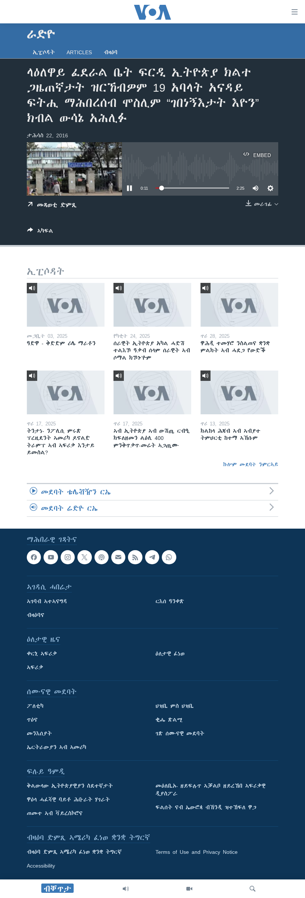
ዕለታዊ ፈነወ (169, 654)
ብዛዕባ (111, 52)
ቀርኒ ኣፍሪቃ (42, 654)
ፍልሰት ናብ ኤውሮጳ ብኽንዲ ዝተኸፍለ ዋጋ (205, 807)
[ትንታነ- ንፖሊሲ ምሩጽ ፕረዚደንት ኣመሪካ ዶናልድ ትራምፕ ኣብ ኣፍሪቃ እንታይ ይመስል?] (66, 392)
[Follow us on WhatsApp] (169, 557)
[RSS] (135, 557)
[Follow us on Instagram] (68, 557)
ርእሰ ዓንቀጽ (169, 601)
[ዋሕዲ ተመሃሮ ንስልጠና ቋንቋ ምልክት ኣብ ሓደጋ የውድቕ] (239, 305)
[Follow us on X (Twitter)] (84, 557)
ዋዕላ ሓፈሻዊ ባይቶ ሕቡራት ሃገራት (68, 800)
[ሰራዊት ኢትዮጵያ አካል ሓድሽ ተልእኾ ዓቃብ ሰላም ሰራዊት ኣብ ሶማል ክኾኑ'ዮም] (152, 305)
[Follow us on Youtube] (51, 557)
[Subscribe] (118, 557)
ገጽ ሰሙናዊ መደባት (179, 734)
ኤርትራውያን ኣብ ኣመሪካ (56, 747)
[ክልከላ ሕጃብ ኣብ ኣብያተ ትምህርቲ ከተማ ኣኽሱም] (239, 392)
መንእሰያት (39, 734)
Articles (79, 52)
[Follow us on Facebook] (34, 557)
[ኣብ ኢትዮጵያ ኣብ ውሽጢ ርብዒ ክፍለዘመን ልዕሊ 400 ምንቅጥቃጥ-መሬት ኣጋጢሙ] (152, 392)
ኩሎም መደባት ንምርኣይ (250, 464)
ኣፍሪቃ (35, 667)
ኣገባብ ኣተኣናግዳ (47, 601)
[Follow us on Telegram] (152, 557)
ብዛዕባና (35, 615)
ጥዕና (32, 720)
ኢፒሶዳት (44, 52)
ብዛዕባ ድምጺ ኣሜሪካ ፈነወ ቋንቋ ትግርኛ (74, 852)
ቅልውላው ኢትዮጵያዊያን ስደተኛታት (70, 786)
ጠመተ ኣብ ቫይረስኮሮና (55, 813)
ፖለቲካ (35, 706)
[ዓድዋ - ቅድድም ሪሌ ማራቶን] (66, 305)
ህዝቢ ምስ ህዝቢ (174, 706)
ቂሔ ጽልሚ (169, 720)
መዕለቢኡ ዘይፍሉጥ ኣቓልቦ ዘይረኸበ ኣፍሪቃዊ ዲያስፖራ (210, 790)
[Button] (40, 232)
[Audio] (126, 888)
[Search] (252, 888)
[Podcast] (101, 557)
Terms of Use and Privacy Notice (196, 852)
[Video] (189, 888)
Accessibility (41, 866)
